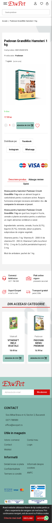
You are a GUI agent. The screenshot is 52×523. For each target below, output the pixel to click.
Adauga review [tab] (36, 179)
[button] (45, 65)
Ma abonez (42, 392)
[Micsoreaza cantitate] (6, 125)
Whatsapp (29, 149)
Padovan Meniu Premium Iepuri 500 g (38, 343)
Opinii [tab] (26, 184)
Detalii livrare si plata (14, 464)
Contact (8, 444)
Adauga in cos (24, 126)
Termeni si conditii (12, 473)
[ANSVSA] (38, 491)
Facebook (26, 141)
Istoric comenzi (11, 440)
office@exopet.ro (14, 425)
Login (29, 444)
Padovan (19, 56)
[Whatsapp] (46, 518)
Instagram (14, 149)
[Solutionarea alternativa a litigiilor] (14, 502)
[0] (41, 3)
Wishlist (7, 449)
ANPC (30, 472)
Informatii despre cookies (35, 466)
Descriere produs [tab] (17, 179)
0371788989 (11, 420)
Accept (41, 518)
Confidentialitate (12, 469)
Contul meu (32, 440)
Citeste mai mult (12, 518)
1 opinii (13, 61)
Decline (28, 518)
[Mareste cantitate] (13, 125)
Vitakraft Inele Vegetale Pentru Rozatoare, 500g (13, 343)
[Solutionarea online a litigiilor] (38, 502)
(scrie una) (17, 61)
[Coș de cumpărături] (47, 3)
